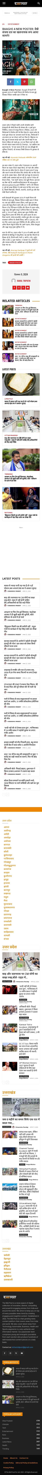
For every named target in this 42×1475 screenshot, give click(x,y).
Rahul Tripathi (24, 280)
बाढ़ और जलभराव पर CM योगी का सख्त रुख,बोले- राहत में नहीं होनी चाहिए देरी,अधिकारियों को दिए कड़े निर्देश (21, 439)
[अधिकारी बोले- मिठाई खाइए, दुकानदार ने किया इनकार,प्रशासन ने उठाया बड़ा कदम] (9, 1010)
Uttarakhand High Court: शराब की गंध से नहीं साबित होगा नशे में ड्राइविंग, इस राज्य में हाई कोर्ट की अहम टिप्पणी (28, 1208)
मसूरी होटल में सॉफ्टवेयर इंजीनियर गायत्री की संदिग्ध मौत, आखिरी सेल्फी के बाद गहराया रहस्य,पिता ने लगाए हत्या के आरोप (29, 1226)
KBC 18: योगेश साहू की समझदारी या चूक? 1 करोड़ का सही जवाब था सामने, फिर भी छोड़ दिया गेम (27, 358)
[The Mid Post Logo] (21, 3)
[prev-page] (3, 794)
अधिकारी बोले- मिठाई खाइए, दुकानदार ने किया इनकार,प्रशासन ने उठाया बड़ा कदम (19, 770)
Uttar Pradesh (11, 435)
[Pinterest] (24, 81)
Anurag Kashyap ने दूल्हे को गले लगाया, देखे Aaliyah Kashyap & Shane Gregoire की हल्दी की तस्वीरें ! (18, 252)
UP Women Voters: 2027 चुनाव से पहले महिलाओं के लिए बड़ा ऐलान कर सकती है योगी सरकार (28, 1068)
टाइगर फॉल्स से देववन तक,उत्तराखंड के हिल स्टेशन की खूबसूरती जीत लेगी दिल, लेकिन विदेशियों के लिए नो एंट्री (29, 1189)
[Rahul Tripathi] (14, 280)
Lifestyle (9, 399)
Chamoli (22, 1164)
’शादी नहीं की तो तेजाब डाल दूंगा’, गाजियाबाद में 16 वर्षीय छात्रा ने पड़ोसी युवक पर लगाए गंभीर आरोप (21, 730)
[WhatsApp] (31, 81)
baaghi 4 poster (15, 262)
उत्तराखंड (8, 1093)
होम (3, 24)
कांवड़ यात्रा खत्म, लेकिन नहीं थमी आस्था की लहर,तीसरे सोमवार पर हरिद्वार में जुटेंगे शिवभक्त (28, 1136)
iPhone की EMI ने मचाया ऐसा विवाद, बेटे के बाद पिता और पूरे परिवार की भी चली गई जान (21, 687)
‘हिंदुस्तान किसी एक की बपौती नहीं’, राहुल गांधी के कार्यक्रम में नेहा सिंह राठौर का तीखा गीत (21, 516)
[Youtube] (28, 288)
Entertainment (13, 24)
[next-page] (7, 794)
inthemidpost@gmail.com (22, 1347)
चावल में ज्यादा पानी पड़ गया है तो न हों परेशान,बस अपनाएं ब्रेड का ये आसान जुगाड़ (21, 402)
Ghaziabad (23, 999)
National (9, 512)
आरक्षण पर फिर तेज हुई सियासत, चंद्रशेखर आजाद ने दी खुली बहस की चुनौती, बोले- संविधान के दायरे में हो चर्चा (26, 311)
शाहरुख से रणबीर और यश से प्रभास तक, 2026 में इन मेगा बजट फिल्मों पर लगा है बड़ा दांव (26, 347)
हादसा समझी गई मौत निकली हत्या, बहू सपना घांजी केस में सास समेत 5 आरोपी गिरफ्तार (21, 743)
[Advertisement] (21, 550)
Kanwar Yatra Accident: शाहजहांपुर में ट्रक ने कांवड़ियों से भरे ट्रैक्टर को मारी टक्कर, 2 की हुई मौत (29, 1030)
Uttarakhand (6, 1127)
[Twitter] (17, 81)
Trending (18, 305)
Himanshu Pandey (14, 591)
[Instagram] (19, 288)
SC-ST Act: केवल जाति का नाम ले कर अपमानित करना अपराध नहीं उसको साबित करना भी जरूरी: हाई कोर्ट (28, 1049)
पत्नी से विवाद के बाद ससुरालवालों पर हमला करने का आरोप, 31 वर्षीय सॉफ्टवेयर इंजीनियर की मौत (21, 702)
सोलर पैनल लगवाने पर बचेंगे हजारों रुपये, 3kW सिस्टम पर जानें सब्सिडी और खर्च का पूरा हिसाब (21, 783)
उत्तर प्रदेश (9, 947)
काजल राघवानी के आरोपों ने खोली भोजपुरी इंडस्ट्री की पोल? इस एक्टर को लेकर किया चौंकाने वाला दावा (26, 323)
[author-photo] (5, 591)
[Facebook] (10, 81)
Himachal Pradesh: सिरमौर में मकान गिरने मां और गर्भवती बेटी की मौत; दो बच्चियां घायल (28, 1173)
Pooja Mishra (23, 1040)
